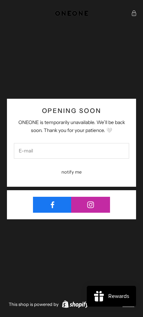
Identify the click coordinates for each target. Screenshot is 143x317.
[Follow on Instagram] (90, 204)
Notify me (71, 172)
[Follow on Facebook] (52, 204)
